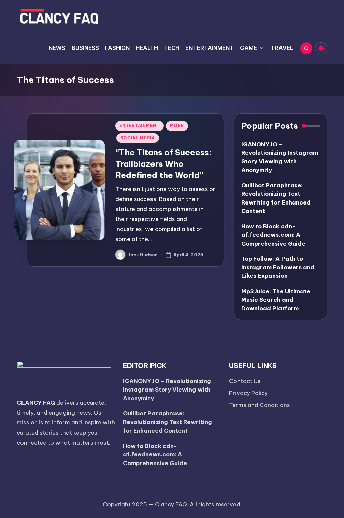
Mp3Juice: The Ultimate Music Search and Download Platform (275, 300)
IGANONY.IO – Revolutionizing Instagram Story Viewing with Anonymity (167, 389)
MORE (177, 125)
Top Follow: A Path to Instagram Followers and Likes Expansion (277, 267)
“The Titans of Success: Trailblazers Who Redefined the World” (163, 163)
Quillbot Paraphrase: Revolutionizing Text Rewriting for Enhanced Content (167, 422)
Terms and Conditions (259, 405)
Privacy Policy (248, 393)
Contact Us (245, 381)
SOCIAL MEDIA (137, 137)
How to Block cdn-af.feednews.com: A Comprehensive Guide (273, 235)
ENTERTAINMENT (139, 125)
